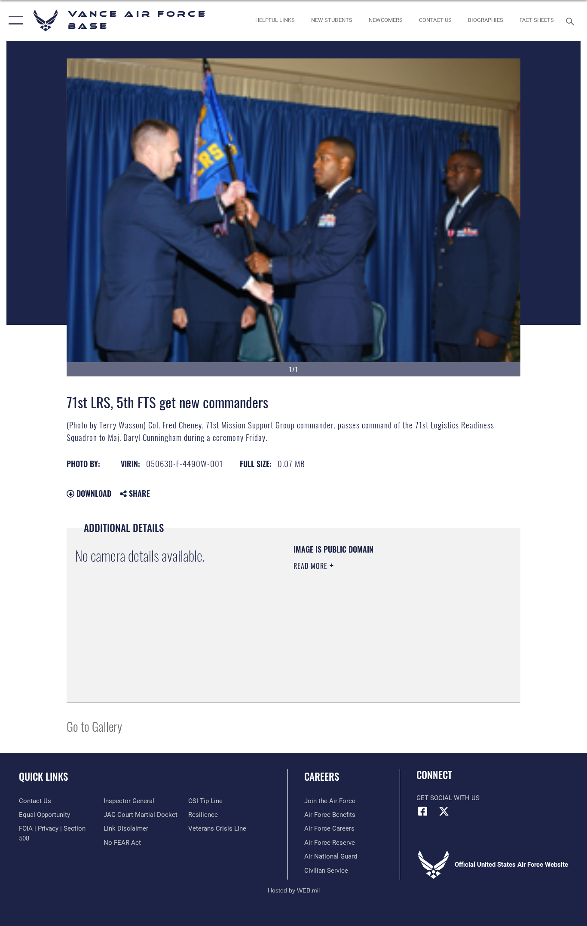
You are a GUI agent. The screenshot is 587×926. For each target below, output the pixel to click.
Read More (312, 566)
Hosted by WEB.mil (294, 890)
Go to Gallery (94, 726)
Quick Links (43, 776)
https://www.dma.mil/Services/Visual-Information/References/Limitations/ (394, 633)
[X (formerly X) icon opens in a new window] (443, 811)
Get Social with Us (448, 798)
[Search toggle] (571, 20)
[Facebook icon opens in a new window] (422, 811)
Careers (321, 776)
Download (92, 493)
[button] (14, 20)
